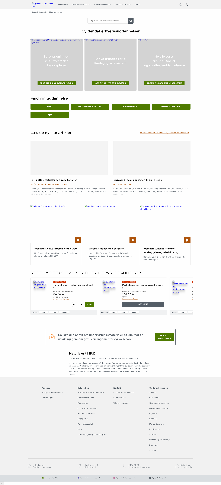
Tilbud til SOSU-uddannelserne (164, 83)
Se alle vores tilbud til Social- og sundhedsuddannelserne (164, 61)
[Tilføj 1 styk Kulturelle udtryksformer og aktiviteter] (81, 304)
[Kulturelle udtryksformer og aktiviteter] (41, 292)
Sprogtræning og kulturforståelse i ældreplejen (56, 61)
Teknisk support (120, 403)
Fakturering (82, 403)
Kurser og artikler (123, 5)
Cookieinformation (85, 398)
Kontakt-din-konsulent (123, 392)
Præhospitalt (130, 106)
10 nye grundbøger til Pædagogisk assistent (110, 61)
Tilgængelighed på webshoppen (92, 434)
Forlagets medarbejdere (52, 392)
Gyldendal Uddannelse (39, 12)
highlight (153, 413)
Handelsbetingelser (86, 413)
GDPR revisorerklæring (87, 408)
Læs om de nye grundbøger (110, 83)
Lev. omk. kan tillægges (61, 299)
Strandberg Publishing (159, 440)
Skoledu (153, 434)
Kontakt (138, 5)
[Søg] (131, 21)
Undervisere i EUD (171, 106)
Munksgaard (154, 429)
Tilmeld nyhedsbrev (164, 336)
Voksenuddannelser (102, 5)
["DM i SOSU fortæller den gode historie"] (69, 158)
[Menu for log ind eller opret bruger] (186, 4)
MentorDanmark (156, 424)
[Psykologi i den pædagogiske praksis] (111, 292)
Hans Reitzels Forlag (158, 408)
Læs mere (150, 305)
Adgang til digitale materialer (90, 392)
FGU (50, 115)
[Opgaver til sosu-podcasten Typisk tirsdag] (151, 158)
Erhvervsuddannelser (81, 5)
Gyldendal (153, 398)
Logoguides (82, 419)
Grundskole (63, 5)
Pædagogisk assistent (90, 106)
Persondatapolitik (85, 424)
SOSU (49, 106)
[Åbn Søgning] (180, 4)
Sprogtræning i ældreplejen (56, 83)
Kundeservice (119, 398)
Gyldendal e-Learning (159, 403)
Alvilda (152, 392)
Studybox (153, 445)
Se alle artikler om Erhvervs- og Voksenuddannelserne (164, 133)
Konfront (153, 419)
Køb (89, 304)
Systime (152, 450)
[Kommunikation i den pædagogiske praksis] (180, 292)
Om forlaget (47, 398)
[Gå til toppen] (2, 483)
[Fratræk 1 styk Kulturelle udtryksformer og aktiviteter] (73, 304)
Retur (79, 429)
